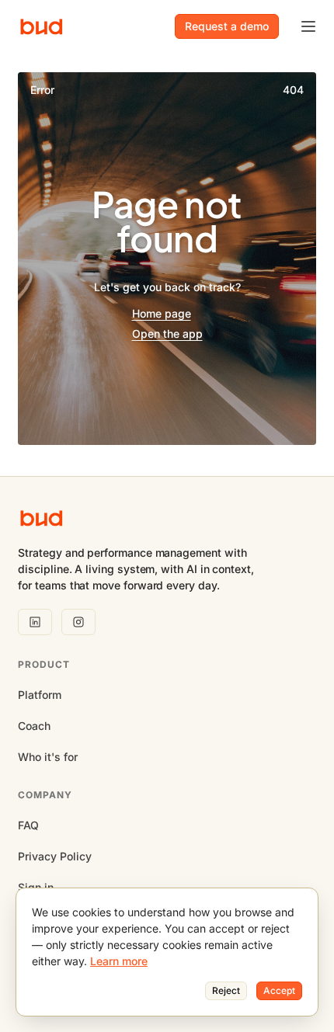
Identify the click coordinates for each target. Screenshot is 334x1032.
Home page (161, 313)
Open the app (167, 333)
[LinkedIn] (35, 622)
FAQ (28, 825)
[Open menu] (308, 26)
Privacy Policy (55, 856)
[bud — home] (41, 26)
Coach (34, 725)
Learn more (119, 961)
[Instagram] (78, 622)
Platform (39, 694)
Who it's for (48, 756)
